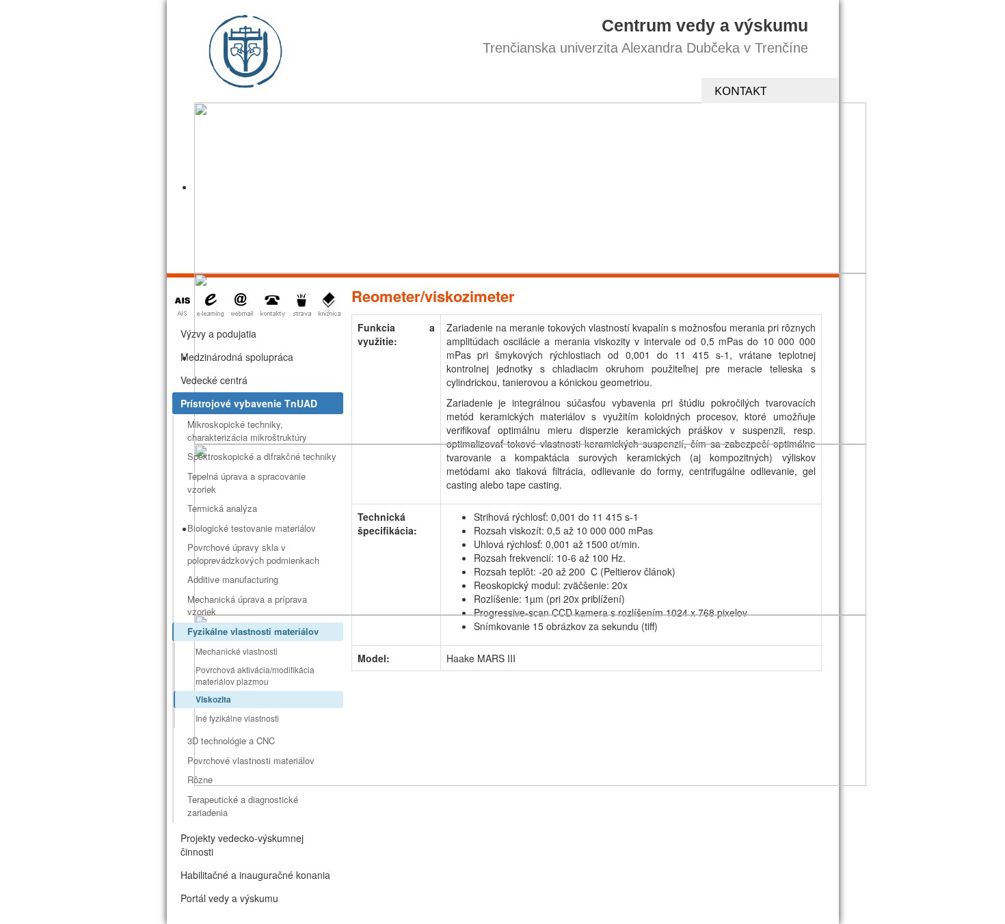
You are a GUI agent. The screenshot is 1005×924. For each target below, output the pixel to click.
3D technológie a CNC (231, 740)
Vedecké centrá (213, 380)
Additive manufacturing (232, 579)
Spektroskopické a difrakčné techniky (261, 456)
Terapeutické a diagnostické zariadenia (242, 806)
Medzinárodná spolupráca (236, 357)
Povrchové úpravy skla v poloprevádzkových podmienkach (253, 554)
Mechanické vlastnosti (237, 651)
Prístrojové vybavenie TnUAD (248, 403)
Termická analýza (222, 508)
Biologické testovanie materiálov (251, 527)
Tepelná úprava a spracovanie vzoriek (246, 482)
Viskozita (213, 699)
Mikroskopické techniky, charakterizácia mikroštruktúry (247, 431)
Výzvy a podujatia (218, 333)
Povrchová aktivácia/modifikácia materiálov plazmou (255, 675)
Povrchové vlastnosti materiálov (250, 760)
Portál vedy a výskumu (229, 898)
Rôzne (200, 779)
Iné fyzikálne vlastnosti (237, 718)
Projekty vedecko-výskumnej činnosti (242, 844)
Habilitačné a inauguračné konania (255, 875)
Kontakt (740, 90)
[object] (530, 187)
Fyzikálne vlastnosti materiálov (253, 631)
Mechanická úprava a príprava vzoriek (247, 606)
